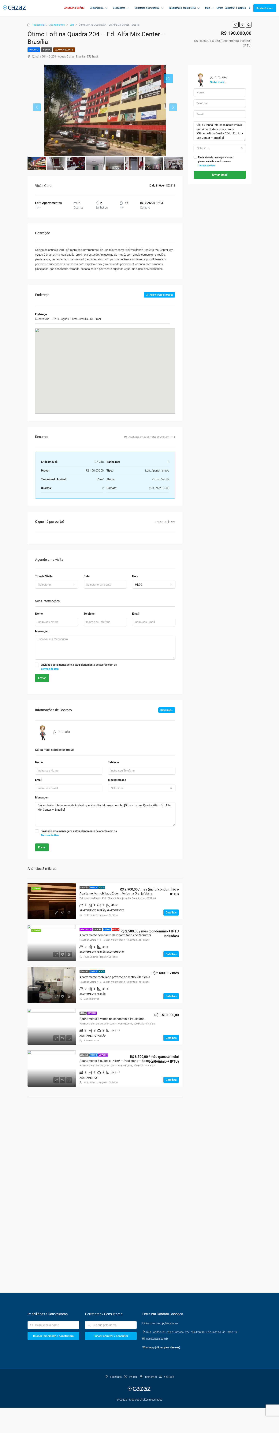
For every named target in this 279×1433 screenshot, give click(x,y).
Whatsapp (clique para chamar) (161, 1347)
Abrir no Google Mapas (161, 295)
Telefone (89, 613)
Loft (72, 24)
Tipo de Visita (44, 576)
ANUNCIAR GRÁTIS (74, 8)
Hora (135, 576)
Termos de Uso (50, 668)
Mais (207, 8)
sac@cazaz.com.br (157, 1338)
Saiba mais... (166, 710)
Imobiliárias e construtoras (182, 8)
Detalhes (171, 912)
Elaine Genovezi (91, 999)
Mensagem (42, 631)
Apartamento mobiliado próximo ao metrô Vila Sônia (115, 977)
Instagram (150, 1376)
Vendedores (119, 8)
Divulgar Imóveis (264, 8)
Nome (39, 613)
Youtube (168, 1376)
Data (87, 576)
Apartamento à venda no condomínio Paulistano (112, 1019)
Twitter (133, 1376)
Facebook (116, 1376)
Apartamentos (57, 24)
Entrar (220, 8)
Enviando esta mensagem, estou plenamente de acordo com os (79, 666)
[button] (105, 365)
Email (135, 613)
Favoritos (243, 8)
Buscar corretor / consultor (111, 1336)
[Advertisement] (105, 1131)
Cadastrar (229, 8)
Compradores (96, 8)
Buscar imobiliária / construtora (53, 1336)
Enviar (42, 678)
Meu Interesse (117, 780)
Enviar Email (220, 174)
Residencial (38, 24)
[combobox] (56, 585)
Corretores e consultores (147, 8)
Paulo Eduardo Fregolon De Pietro (101, 915)
